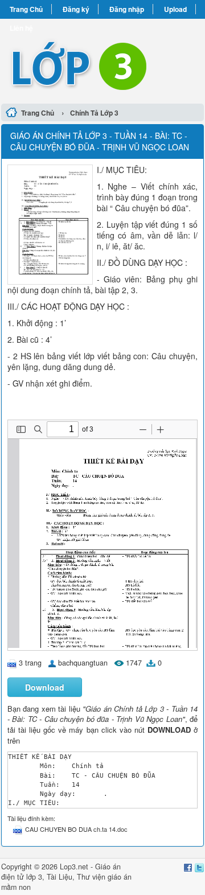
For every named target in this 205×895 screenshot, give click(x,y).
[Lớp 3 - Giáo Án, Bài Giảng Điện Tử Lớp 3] (102, 59)
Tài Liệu (59, 877)
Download (44, 687)
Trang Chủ (26, 9)
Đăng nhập (126, 9)
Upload (175, 9)
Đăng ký (76, 9)
